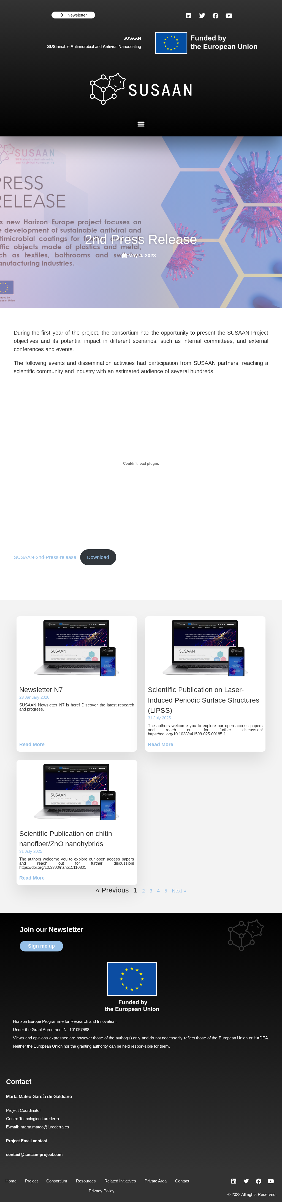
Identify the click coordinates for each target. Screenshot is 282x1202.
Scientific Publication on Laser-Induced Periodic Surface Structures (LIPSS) (203, 700)
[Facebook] (216, 16)
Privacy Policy (102, 1190)
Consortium (56, 1181)
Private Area (156, 1181)
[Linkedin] (189, 16)
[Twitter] (202, 16)
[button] (141, 124)
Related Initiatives (120, 1181)
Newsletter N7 (41, 689)
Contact (182, 1181)
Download (98, 557)
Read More (32, 744)
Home (11, 1181)
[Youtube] (229, 16)
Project (31, 1181)
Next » (179, 891)
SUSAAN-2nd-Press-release (45, 557)
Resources (86, 1181)
